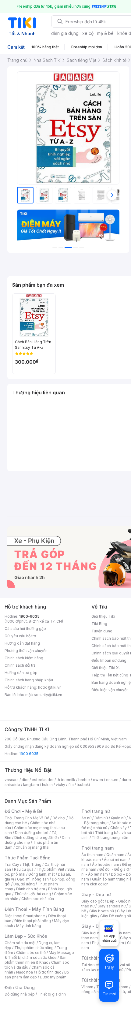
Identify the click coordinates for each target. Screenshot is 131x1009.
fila (71, 784)
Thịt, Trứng (31, 864)
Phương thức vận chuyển (26, 650)
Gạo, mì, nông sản (33, 879)
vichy (60, 784)
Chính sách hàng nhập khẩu (29, 680)
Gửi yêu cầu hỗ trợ (20, 636)
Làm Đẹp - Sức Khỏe (26, 936)
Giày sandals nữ (111, 906)
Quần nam (115, 854)
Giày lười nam (93, 933)
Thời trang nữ (95, 811)
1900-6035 (29, 616)
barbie (84, 779)
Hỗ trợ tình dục (48, 972)
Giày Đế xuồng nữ (115, 916)
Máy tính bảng (28, 925)
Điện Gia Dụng (20, 987)
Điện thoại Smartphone (25, 916)
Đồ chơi (59, 818)
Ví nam (87, 987)
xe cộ (88, 33)
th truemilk (66, 779)
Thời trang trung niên (110, 837)
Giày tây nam (119, 933)
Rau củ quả (24, 869)
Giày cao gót (92, 901)
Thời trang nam (97, 848)
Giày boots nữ (101, 911)
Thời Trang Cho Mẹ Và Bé (27, 818)
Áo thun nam (92, 854)
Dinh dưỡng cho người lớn (36, 837)
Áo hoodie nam (105, 864)
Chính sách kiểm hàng (24, 658)
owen (98, 779)
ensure (112, 779)
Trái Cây (12, 864)
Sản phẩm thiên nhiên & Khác (35, 960)
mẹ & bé (105, 33)
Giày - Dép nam (98, 926)
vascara (12, 779)
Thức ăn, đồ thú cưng (32, 894)
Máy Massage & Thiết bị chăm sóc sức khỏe (39, 955)
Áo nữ (86, 818)
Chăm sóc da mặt (20, 942)
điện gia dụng (65, 33)
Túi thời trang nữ (98, 958)
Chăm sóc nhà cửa (37, 898)
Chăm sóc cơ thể (31, 952)
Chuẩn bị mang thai (32, 847)
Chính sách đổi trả (20, 665)
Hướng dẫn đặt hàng (22, 643)
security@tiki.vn (48, 694)
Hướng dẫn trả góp (21, 672)
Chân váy (118, 827)
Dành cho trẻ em (30, 889)
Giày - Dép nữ (96, 894)
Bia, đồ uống (24, 884)
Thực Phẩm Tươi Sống (28, 857)
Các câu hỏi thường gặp (25, 628)
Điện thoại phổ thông (32, 920)
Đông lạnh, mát (41, 874)
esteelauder (43, 779)
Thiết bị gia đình (52, 994)
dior (25, 779)
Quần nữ (118, 818)
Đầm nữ (101, 818)
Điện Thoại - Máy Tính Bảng (34, 909)
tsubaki (83, 784)
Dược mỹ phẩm (53, 977)
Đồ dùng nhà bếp (20, 994)
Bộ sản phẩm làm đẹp (37, 974)
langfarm (31, 784)
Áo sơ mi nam (116, 859)
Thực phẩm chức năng (34, 947)
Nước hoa (24, 972)
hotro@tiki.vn (50, 687)
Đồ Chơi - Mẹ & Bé (24, 811)
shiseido (12, 784)
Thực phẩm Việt (50, 869)
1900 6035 (28, 753)
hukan (47, 784)
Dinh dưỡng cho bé (31, 832)
